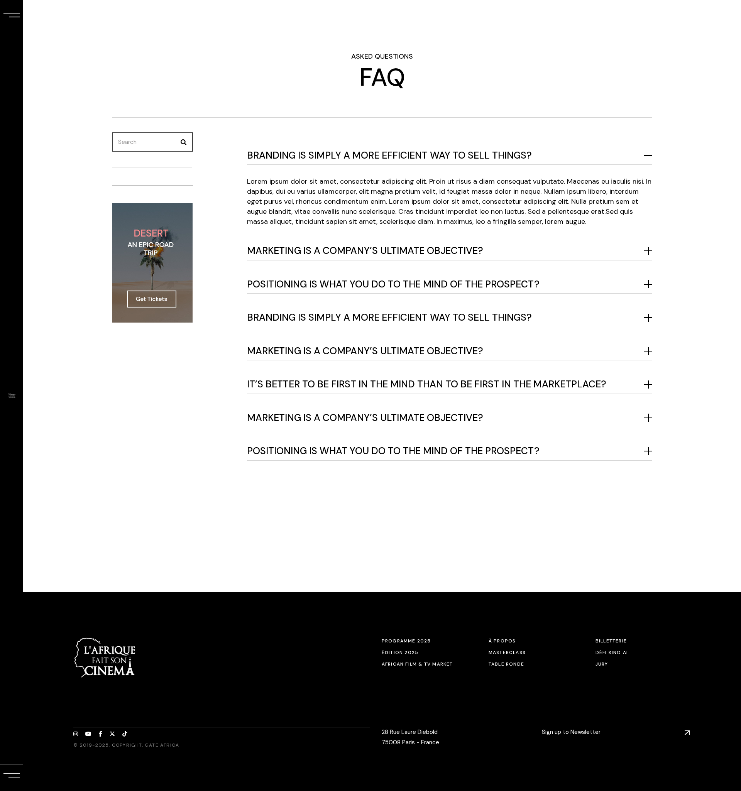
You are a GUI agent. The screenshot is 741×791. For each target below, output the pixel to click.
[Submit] (687, 732)
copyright (127, 745)
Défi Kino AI (612, 652)
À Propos (502, 641)
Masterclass (507, 652)
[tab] (449, 156)
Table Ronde (506, 664)
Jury (602, 664)
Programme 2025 (406, 641)
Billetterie (611, 641)
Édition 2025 (400, 652)
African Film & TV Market (417, 664)
